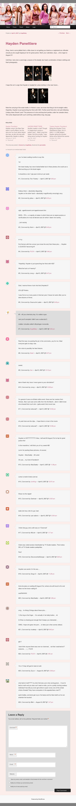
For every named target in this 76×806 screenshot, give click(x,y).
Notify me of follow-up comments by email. (22, 783)
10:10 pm (48, 370)
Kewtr (32, 353)
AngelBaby (23, 33)
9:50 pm (52, 329)
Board (21, 27)
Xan (31, 370)
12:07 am (52, 481)
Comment (13, 727)
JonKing (33, 481)
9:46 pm (49, 251)
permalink (43, 145)
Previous (61, 33)
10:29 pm (50, 387)
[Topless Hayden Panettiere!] (61, 133)
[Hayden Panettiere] (17, 133)
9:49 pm (56, 302)
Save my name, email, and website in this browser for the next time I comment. (32, 779)
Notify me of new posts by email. (19, 786)
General (21, 145)
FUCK (32, 251)
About (27, 27)
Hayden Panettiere (21, 43)
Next (68, 33)
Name (13, 754)
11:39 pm (53, 465)
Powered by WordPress (38, 799)
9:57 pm (48, 353)
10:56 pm (53, 426)
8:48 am (59, 557)
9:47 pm (48, 273)
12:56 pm (52, 671)
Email (13, 764)
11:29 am (51, 574)
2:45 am (50, 654)
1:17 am (50, 533)
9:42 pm (48, 227)
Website (12, 774)
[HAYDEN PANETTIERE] (39, 133)
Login (34, 27)
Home (8, 27)
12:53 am (52, 499)
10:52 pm (53, 409)
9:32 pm (48, 198)
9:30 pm (53, 179)
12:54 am (54, 515)
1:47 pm (50, 702)
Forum (14, 27)
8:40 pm (51, 629)
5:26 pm (53, 598)
